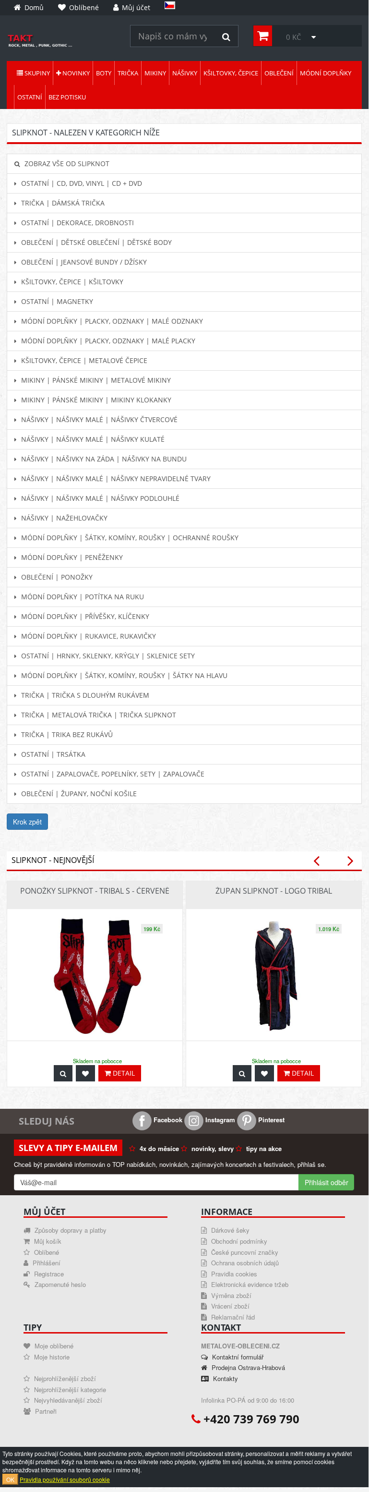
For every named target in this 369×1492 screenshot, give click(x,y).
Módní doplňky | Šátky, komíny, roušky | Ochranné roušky (128, 537)
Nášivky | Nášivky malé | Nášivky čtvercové (98, 419)
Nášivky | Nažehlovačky (63, 517)
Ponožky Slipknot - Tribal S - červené (94, 890)
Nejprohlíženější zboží (64, 1378)
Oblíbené (45, 1252)
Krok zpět (27, 821)
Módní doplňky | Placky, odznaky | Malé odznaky (111, 321)
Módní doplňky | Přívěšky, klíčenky (84, 616)
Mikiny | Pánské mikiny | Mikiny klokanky (95, 399)
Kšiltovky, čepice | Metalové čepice (83, 360)
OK (10, 1479)
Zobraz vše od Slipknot (66, 163)
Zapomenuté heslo (59, 1284)
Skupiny (36, 73)
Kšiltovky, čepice (230, 73)
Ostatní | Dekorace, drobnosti (76, 222)
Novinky (75, 73)
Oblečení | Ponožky (56, 577)
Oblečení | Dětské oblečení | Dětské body (95, 242)
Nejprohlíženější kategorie (69, 1389)
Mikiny (155, 73)
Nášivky (184, 73)
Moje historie (51, 1356)
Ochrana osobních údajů (244, 1262)
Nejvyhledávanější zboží (67, 1400)
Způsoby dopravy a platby (70, 1230)
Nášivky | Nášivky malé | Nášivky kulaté (92, 439)
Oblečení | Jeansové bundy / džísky (83, 262)
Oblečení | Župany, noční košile (78, 793)
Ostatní (29, 97)
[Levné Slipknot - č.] (61, 40)
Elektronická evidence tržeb (248, 1284)
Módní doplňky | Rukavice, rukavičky (87, 636)
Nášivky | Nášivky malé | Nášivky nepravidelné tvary (115, 478)
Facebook (167, 1119)
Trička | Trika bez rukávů (66, 734)
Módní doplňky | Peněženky (71, 557)
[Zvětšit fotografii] (63, 1073)
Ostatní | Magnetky (56, 301)
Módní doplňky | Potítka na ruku (81, 596)
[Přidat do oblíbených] (85, 1073)
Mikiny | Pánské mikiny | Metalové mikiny (95, 380)
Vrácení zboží (229, 1305)
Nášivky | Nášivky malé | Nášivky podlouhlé (99, 498)
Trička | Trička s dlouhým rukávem (84, 695)
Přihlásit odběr (326, 1182)
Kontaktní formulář (236, 1356)
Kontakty (224, 1378)
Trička (128, 73)
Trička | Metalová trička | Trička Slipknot (97, 714)
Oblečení (279, 73)
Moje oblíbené (53, 1345)
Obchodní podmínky (238, 1241)
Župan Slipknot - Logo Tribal (273, 890)
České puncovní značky (243, 1252)
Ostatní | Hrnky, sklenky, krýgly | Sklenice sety (107, 655)
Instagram (219, 1119)
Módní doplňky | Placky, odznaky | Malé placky (107, 340)
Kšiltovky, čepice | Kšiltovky (71, 281)
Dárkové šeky (229, 1230)
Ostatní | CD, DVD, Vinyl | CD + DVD (80, 183)
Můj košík (46, 1241)
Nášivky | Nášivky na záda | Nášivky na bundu (103, 458)
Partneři (45, 1411)
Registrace (48, 1273)
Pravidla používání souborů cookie (65, 1479)
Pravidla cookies (233, 1273)
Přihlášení (45, 1262)
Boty (103, 73)
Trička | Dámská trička (62, 202)
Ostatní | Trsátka (52, 754)
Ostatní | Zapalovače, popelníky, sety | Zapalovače (111, 773)
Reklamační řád (232, 1317)
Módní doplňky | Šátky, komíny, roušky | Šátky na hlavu (123, 675)
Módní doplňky (325, 73)
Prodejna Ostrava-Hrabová (247, 1367)
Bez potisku (67, 97)
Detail (123, 1073)
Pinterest (270, 1119)
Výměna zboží (230, 1295)
